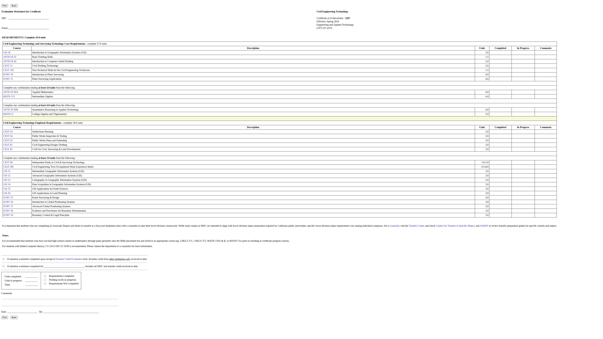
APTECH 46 (9, 61)
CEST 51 (8, 65)
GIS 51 (6, 171)
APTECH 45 (9, 57)
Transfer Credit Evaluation (69, 259)
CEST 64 (8, 136)
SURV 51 (8, 79)
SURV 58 (8, 210)
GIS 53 (6, 180)
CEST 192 (8, 70)
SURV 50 (8, 74)
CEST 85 (8, 149)
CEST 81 (8, 144)
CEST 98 (8, 162)
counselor (394, 225)
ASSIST (484, 225)
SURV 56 (8, 202)
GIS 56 (6, 193)
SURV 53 (8, 197)
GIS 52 (6, 175)
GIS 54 (6, 184)
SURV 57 (8, 206)
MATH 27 (8, 114)
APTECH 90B (10, 109)
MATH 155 (9, 96)
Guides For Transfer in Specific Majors (455, 225)
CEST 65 (8, 140)
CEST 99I (8, 166)
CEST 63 (8, 131)
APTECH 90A (10, 92)
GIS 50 (6, 52)
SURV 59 (8, 215)
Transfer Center (416, 225)
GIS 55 (6, 188)
